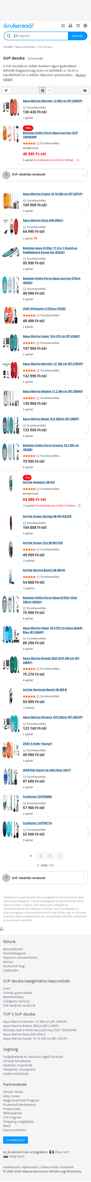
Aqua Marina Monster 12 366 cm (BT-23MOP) (35, 1021)
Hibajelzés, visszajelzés (19, 1069)
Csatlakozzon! (15, 1140)
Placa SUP (62, 1152)
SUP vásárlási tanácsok (29, 174)
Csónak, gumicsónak (17, 993)
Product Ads (11, 1109)
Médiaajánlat (12, 1113)
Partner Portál (13, 1092)
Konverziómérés (14, 1130)
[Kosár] (78, 25)
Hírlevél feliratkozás (17, 1061)
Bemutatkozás (13, 949)
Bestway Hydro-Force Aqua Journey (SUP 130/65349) (39, 1030)
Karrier (8, 962)
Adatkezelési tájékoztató (20, 1167)
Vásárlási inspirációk (17, 1065)
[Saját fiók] (85, 25)
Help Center (11, 1096)
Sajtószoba (10, 970)
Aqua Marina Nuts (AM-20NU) (24, 1034)
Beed (6, 1126)
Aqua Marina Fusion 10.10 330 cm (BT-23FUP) (35, 1038)
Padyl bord (16, 1156)
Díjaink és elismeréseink (20, 958)
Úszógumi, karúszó (16, 1001)
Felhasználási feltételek (57, 1167)
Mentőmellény (13, 997)
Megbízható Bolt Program (21, 1100)
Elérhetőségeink (14, 953)
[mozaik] (49, 90)
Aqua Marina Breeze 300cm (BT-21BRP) (30, 1026)
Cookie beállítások (16, 1074)
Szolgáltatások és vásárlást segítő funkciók (33, 1057)
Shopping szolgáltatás (18, 1121)
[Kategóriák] (63, 25)
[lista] (42, 90)
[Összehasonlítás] (70, 25)
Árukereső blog (14, 966)
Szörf (6, 988)
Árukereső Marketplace (19, 1105)
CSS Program (12, 1117)
